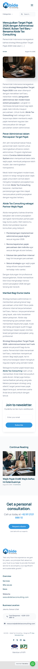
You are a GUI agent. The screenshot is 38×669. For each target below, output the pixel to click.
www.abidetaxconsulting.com (15, 597)
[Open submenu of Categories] (12, 14)
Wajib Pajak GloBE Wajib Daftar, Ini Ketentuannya (19, 480)
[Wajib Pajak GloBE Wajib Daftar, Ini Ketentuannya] (19, 463)
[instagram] (21, 640)
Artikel (5, 51)
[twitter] (17, 640)
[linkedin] (24, 640)
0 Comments (17, 484)
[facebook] (14, 640)
